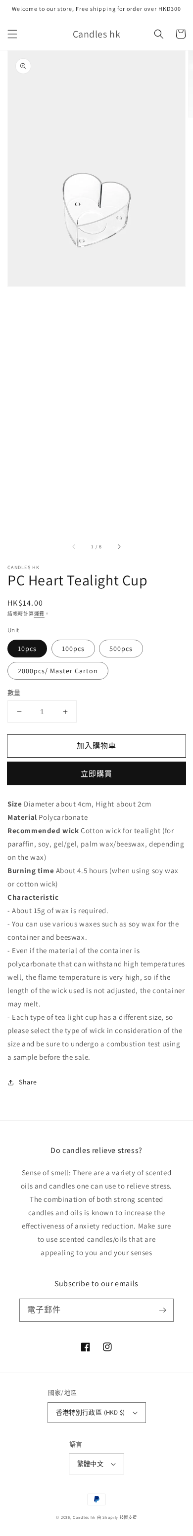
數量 (14, 693)
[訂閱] (162, 1310)
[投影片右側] (119, 546)
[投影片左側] (74, 546)
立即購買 (96, 773)
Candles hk (84, 1517)
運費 (39, 614)
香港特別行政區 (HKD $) (90, 1412)
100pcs (73, 648)
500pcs (121, 648)
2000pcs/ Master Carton (58, 670)
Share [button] (28, 1081)
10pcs (27, 648)
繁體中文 (90, 1463)
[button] (12, 34)
